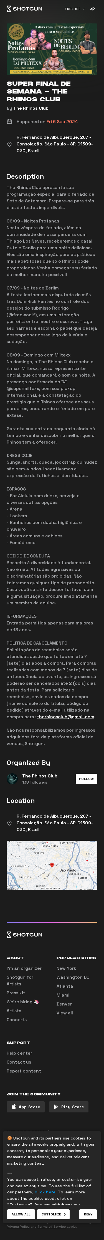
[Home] (24, 9)
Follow (86, 779)
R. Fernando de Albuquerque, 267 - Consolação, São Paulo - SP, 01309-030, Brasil (55, 822)
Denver (64, 1004)
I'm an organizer (24, 968)
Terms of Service (51, 1226)
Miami (63, 995)
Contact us (19, 1062)
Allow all (21, 1214)
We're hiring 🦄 (23, 1002)
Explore (73, 9)
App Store (29, 1106)
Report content (24, 1071)
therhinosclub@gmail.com (65, 717)
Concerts (17, 1020)
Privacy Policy (18, 1226)
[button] (86, 779)
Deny (88, 1214)
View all (65, 1013)
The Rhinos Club (31, 108)
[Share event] (92, 9)
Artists (14, 1011)
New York (66, 968)
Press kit (16, 993)
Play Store (72, 1106)
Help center (19, 1053)
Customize (51, 1214)
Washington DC (73, 977)
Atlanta (65, 986)
